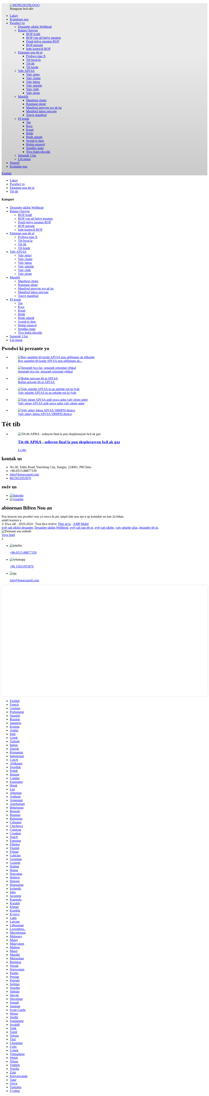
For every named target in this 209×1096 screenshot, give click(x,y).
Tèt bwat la (33, 60)
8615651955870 (20, 478)
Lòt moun (24, 159)
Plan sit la (64, 524)
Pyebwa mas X (36, 56)
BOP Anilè (33, 34)
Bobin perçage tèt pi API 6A (36, 382)
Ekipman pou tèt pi (30, 52)
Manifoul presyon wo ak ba (44, 107)
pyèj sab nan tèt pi (81, 527)
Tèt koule (32, 67)
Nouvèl (14, 163)
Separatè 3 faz (27, 155)
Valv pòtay (33, 74)
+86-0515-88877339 (23, 552)
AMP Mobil (81, 524)
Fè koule (23, 118)
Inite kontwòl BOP (38, 48)
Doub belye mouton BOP (42, 41)
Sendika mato (35, 148)
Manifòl (23, 96)
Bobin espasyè (35, 144)
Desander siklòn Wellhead (35, 26)
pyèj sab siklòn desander (17, 527)
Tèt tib (30, 63)
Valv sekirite (34, 85)
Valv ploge (33, 93)
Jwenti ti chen (35, 140)
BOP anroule (34, 45)
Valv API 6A (26, 71)
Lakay (14, 15)
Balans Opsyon (28, 30)
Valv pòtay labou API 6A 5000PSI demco (45, 414)
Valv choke (33, 78)
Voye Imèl (8, 535)
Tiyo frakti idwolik (38, 151)
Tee (28, 122)
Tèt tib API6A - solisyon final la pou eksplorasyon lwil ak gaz (69, 442)
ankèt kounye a (11, 520)
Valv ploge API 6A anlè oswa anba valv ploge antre (51, 403)
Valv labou (33, 82)
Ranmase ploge (36, 104)
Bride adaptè (34, 137)
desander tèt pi (148, 527)
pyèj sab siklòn (104, 527)
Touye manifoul (36, 115)
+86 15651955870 (22, 566)
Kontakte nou (18, 166)
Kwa (29, 126)
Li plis (22, 450)
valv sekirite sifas (127, 527)
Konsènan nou (19, 19)
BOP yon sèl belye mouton (43, 37)
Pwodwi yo (17, 23)
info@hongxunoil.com (24, 474)
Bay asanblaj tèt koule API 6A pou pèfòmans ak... (50, 361)
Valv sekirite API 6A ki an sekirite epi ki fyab (47, 392)
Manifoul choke (36, 100)
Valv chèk (32, 89)
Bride (29, 133)
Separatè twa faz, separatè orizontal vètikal (45, 371)
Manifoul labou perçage (41, 111)
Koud (29, 129)
